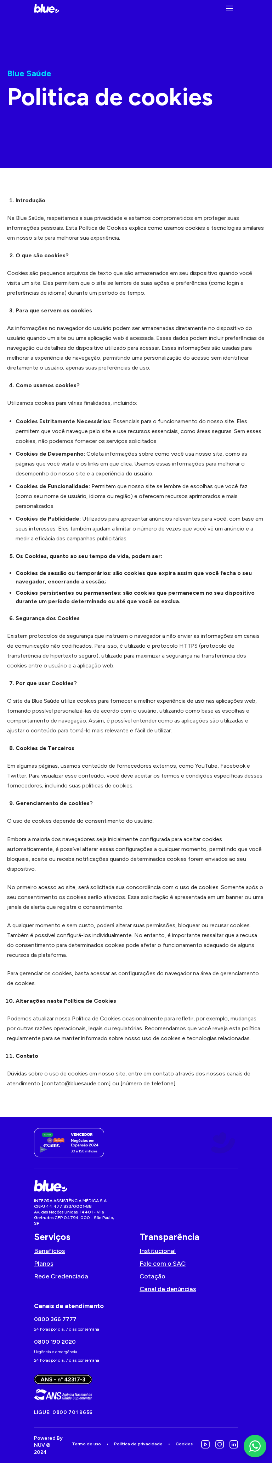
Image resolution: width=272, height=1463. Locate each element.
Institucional (158, 1251)
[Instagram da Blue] (219, 1444)
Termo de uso (86, 1443)
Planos (43, 1263)
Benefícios (49, 1251)
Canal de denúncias (168, 1289)
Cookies (184, 1443)
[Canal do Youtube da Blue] (205, 1444)
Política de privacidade (138, 1443)
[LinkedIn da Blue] (234, 1444)
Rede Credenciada (61, 1276)
